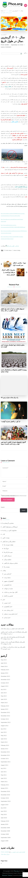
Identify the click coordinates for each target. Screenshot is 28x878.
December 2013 (5, 676)
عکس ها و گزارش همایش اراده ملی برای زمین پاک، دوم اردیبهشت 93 (13, 638)
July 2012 (3, 729)
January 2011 (4, 788)
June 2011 (4, 772)
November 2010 (5, 795)
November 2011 (5, 755)
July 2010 (3, 808)
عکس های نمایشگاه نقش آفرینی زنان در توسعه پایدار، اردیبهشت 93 (13, 643)
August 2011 (4, 765)
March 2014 (4, 666)
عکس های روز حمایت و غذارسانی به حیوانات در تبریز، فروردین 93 (13, 648)
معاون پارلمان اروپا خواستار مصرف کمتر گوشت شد (12, 346)
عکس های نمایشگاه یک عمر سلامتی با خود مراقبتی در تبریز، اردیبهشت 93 (14, 633)
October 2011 (5, 758)
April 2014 (4, 663)
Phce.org (15, 4)
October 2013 (5, 683)
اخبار (3, 600)
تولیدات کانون (5, 538)
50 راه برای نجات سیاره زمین (9, 397)
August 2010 (4, 805)
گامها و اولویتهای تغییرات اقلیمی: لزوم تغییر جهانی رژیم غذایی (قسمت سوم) (13, 443)
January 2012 (4, 749)
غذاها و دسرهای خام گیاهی (11, 563)
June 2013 (4, 693)
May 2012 (4, 735)
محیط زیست (7, 577)
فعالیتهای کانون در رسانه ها (9, 530)
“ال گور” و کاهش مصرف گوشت (10, 421)
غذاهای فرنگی (7, 559)
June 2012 (4, 732)
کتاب (3, 534)
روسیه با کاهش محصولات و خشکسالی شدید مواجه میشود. (14, 371)
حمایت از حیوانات (8, 588)
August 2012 (4, 726)
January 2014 (4, 673)
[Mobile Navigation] (25, 5)
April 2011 (4, 778)
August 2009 (4, 841)
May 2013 (4, 696)
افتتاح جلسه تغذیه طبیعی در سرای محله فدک (12, 629)
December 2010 (5, 791)
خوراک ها (6, 548)
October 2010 (5, 798)
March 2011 (4, 781)
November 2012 (5, 716)
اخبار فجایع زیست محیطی (10, 614)
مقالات (4, 570)
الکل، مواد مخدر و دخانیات (10, 592)
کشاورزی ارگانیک (8, 596)
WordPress (22, 875)
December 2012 (5, 712)
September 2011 (5, 762)
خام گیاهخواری (8, 585)
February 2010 (5, 821)
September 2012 (5, 722)
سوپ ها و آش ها (8, 552)
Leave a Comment (6, 47)
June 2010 (4, 811)
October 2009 (5, 834)
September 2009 (5, 837)
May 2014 (4, 660)
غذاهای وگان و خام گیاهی (8, 541)
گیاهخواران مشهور (8, 581)
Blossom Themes (7, 875)
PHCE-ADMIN (5, 45)
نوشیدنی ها (7, 567)
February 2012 (5, 745)
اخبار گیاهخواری (8, 606)
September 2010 (5, 801)
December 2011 (5, 752)
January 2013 (4, 709)
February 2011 (5, 785)
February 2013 (5, 706)
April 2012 (4, 739)
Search (3, 507)
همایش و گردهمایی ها (7, 523)
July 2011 (3, 768)
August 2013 (4, 686)
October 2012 (5, 719)
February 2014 (5, 670)
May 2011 (4, 775)
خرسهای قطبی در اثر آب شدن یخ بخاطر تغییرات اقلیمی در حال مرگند (12, 310)
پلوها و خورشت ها (8, 545)
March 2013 (4, 702)
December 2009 (5, 828)
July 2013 (3, 689)
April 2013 (4, 699)
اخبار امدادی (7, 618)
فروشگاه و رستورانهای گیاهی (10, 527)
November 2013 (5, 679)
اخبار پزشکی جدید (8, 610)
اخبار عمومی (7, 603)
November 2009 (5, 831)
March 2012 (4, 742)
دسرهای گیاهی (8, 556)
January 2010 (4, 824)
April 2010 (4, 818)
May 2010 (4, 814)
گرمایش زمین (3, 34)
